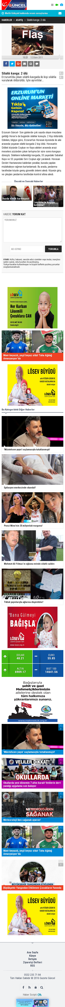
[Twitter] (12, 63)
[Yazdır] (30, 63)
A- (61, 77)
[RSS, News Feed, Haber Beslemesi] (29, 987)
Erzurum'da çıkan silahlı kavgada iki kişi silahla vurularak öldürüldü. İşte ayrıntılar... (29, 78)
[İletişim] (60, 13)
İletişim (32, 959)
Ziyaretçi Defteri (32, 962)
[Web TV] (57, 5)
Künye (32, 955)
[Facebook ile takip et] (23, 987)
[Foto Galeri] (61, 5)
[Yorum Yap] (37, 63)
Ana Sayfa (32, 952)
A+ (61, 73)
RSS (32, 965)
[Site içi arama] (42, 987)
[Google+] (18, 63)
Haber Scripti (30, 994)
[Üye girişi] (35, 987)
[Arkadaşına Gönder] (24, 63)
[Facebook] (6, 63)
